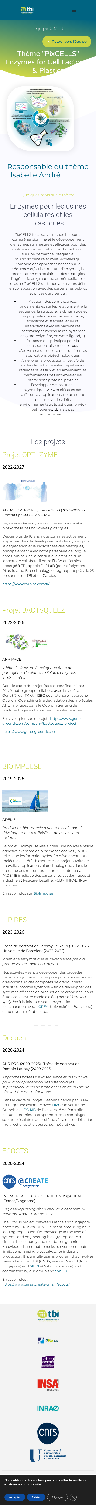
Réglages (57, 1497)
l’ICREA (42, 1006)
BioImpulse (43, 893)
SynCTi (61, 1271)
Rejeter (36, 1497)
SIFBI (34, 1266)
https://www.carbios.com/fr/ (25, 584)
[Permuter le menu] (74, 10)
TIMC (56, 1105)
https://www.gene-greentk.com (29, 731)
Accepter (15, 1497)
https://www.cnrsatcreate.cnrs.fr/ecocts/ (36, 1284)
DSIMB (30, 1110)
